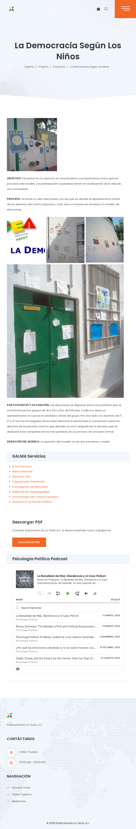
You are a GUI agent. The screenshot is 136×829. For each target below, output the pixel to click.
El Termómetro (22, 466)
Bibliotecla (19, 801)
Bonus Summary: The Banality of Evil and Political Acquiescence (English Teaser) (66, 626)
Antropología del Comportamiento (35, 497)
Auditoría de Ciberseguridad (31, 491)
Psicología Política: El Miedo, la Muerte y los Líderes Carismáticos (57, 637)
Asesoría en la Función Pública (32, 502)
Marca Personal (22, 471)
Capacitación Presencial (28, 481)
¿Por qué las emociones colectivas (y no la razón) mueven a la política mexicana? (66, 647)
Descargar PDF (29, 542)
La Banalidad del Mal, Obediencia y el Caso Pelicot (47, 615)
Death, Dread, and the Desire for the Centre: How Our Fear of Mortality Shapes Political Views (74, 658)
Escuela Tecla (21, 787)
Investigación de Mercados (30, 487)
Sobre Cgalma (21, 794)
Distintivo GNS (21, 476)
